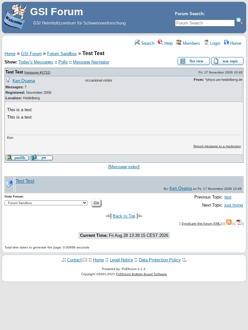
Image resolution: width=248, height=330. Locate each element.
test (228, 197)
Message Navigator (91, 62)
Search (147, 43)
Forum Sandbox (62, 53)
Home (235, 43)
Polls (63, 62)
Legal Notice (121, 259)
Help (168, 43)
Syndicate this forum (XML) (201, 223)
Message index (124, 166)
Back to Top (124, 216)
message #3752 (37, 72)
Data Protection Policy (160, 259)
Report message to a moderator (217, 146)
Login (214, 43)
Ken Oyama (24, 80)
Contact (74, 259)
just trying (233, 205)
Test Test (14, 72)
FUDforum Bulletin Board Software (141, 274)
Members (190, 43)
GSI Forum (31, 53)
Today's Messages (35, 62)
